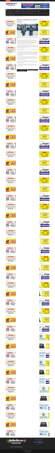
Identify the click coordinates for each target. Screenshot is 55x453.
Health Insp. (44, 9)
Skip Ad (18, 56)
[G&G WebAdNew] (44, 26)
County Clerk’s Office (30, 13)
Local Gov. (35, 13)
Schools (41, 9)
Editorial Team (23, 22)
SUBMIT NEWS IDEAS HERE (38, 439)
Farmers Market (28, 11)
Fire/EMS (35, 9)
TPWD (42, 13)
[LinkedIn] (48, 0)
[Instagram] (46, 0)
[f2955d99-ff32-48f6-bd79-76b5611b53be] (11, 26)
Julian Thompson (19, 51)
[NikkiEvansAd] (11, 87)
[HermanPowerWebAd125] (11, 43)
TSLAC (45, 13)
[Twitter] (47, 0)
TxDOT (48, 13)
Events (26, 9)
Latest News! (10, 9)
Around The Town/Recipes (9, 11)
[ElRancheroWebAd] (44, 87)
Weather (14, 9)
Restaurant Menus (30, 9)
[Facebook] (45, 0)
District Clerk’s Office (24, 13)
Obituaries (22, 9)
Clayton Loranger (19, 60)
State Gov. (39, 13)
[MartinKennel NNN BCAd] (44, 43)
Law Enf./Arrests (18, 9)
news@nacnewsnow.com (18, 446)
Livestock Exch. (23, 11)
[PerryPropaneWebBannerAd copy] (35, 5)
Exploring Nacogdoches (17, 11)
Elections (32, 11)
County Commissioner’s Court (10, 13)
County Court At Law (17, 13)
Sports (38, 9)
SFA (35, 11)
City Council (38, 11)
